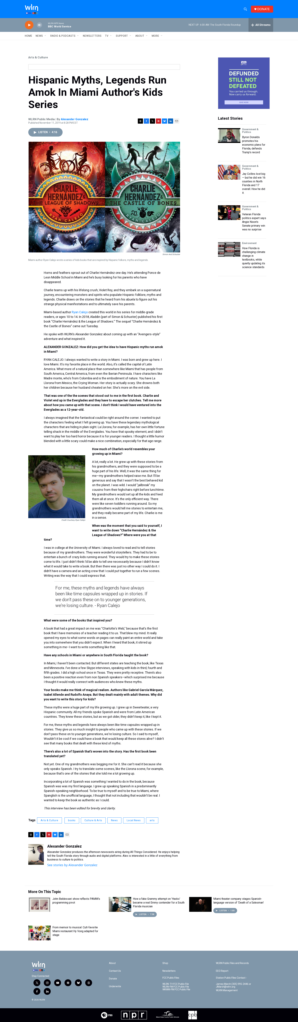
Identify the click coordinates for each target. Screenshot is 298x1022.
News (114, 820)
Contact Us (115, 971)
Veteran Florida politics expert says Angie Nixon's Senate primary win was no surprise (254, 222)
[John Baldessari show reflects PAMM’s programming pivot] (39, 904)
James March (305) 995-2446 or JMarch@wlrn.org (233, 985)
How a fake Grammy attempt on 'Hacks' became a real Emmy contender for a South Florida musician (159, 902)
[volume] (39, 25)
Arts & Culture (38, 57)
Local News (134, 820)
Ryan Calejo (80, 312)
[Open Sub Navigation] (45, 35)
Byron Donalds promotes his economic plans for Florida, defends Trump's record (253, 145)
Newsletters (92, 35)
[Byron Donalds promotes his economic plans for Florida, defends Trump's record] (229, 135)
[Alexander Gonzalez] (36, 854)
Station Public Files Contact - (231, 978)
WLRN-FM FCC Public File (175, 986)
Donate (113, 978)
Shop (165, 963)
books (72, 820)
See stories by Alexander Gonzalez (72, 865)
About (139, 35)
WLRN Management (227, 990)
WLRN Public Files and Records (232, 963)
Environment (249, 243)
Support (122, 35)
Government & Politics (250, 130)
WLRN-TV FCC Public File (175, 984)
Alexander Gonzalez (74, 119)
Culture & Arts (93, 820)
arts (152, 820)
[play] (29, 25)
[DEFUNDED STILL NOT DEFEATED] (244, 83)
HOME (28, 35)
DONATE (263, 9)
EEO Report (222, 971)
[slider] (45, 25)
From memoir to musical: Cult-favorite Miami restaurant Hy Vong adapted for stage (75, 931)
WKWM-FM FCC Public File (176, 989)
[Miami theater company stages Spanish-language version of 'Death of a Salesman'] (200, 904)
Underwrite (115, 986)
